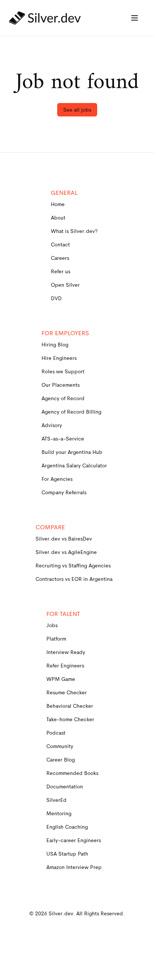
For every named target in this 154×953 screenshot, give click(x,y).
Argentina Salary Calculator (74, 465)
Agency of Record (62, 398)
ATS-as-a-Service (62, 438)
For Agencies (57, 479)
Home (58, 204)
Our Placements (60, 384)
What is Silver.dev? (74, 231)
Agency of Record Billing (71, 411)
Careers (60, 258)
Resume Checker (66, 692)
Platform (56, 638)
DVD (56, 298)
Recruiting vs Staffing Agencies (73, 565)
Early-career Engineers (73, 840)
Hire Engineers (59, 358)
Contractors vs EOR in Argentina (74, 579)
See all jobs (77, 109)
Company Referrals (63, 492)
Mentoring (58, 813)
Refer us (60, 271)
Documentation (64, 786)
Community (59, 746)
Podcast (55, 732)
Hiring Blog (54, 344)
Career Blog (60, 759)
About (58, 217)
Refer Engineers (65, 665)
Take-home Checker (70, 719)
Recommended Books (72, 773)
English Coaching (67, 826)
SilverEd (56, 800)
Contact (60, 244)
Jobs (52, 625)
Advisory (51, 425)
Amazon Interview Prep (74, 867)
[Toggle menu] (134, 18)
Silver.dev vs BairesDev (64, 538)
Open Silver (65, 284)
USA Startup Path (67, 853)
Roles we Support (62, 371)
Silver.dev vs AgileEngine (66, 552)
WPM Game (60, 679)
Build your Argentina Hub (71, 452)
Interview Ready (65, 652)
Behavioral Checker (69, 706)
